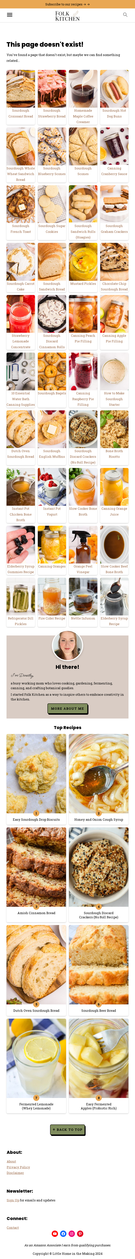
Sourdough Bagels (52, 393)
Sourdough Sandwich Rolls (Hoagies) (83, 231)
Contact (13, 1227)
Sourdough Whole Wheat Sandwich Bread (21, 174)
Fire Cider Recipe (51, 618)
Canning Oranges (52, 566)
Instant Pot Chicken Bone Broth (21, 514)
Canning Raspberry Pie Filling (83, 399)
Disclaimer (15, 1173)
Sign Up (13, 1200)
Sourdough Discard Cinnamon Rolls (52, 341)
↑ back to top (67, 1129)
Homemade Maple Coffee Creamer (83, 116)
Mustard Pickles (83, 283)
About (11, 1161)
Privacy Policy (18, 1167)
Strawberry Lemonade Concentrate (20, 341)
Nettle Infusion (83, 618)
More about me (67, 708)
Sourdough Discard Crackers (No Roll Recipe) (83, 456)
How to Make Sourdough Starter (114, 399)
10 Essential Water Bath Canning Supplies (21, 399)
